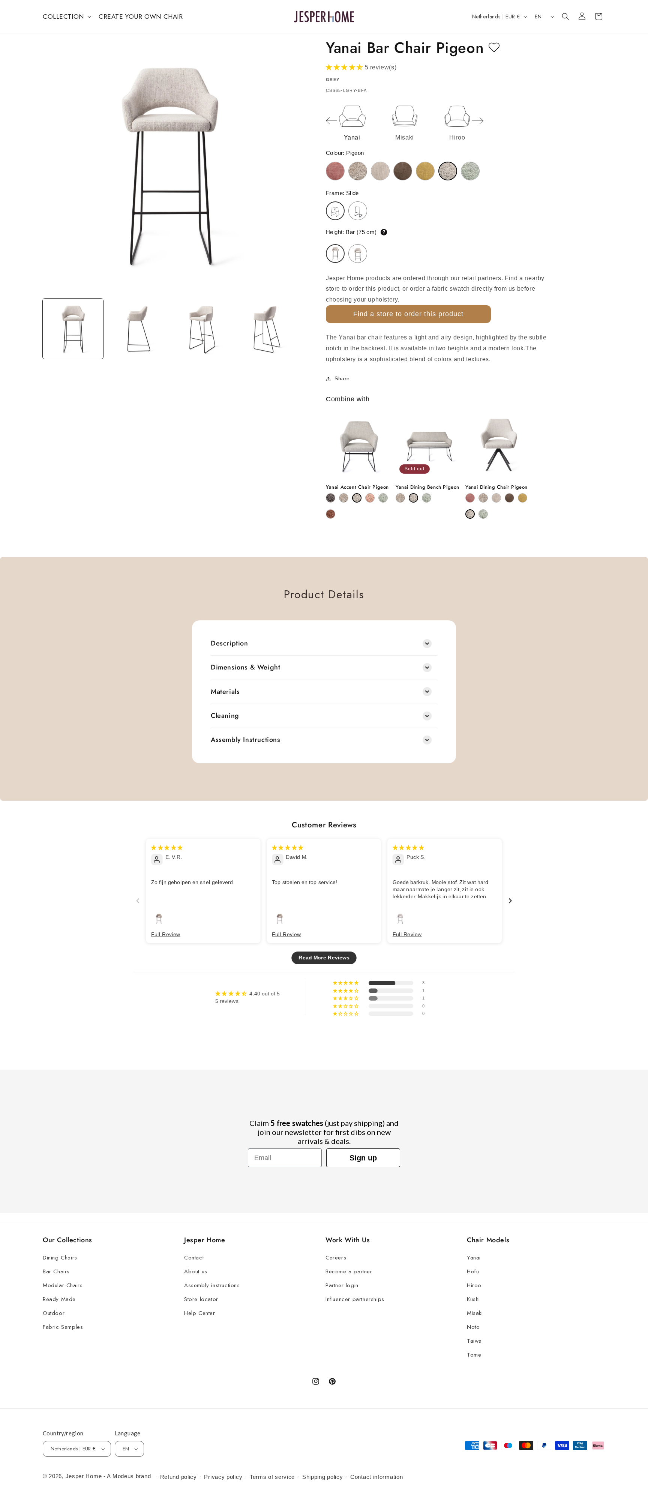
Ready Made (59, 1299)
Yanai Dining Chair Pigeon (496, 487)
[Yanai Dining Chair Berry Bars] (470, 498)
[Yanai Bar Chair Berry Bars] (335, 171)
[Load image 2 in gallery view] (137, 329)
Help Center (199, 1313)
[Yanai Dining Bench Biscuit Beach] (400, 498)
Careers (336, 1257)
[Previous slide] (331, 120)
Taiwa (474, 1341)
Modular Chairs (62, 1285)
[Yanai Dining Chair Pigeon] (470, 514)
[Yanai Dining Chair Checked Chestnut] (509, 498)
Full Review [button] (165, 934)
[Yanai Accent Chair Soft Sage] (383, 498)
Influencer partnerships (355, 1299)
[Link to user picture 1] (158, 918)
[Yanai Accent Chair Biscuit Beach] (343, 498)
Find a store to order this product (408, 314)
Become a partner (349, 1271)
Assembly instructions (212, 1285)
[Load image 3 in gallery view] (201, 329)
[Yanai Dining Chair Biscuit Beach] (483, 498)
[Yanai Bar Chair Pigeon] (447, 171)
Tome (474, 1355)
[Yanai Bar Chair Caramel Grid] (380, 171)
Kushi (473, 1299)
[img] (167, 847)
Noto (473, 1327)
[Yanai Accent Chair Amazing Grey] (330, 498)
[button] (66, 16)
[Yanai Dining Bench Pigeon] (413, 498)
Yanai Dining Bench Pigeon (427, 487)
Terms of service (272, 1477)
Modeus (123, 1476)
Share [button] (342, 378)
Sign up (363, 1158)
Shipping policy (322, 1477)
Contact (194, 1257)
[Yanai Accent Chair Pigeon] (357, 498)
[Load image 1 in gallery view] (73, 329)
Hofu (473, 1271)
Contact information (376, 1477)
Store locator (201, 1299)
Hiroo (474, 1285)
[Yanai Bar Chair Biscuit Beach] (357, 171)
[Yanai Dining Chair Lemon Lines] (522, 498)
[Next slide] (477, 120)
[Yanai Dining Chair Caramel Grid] (496, 498)
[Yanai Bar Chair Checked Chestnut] (402, 171)
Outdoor (53, 1313)
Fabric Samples (63, 1327)
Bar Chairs (56, 1271)
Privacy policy (223, 1477)
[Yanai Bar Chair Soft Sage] (470, 171)
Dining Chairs (60, 1257)
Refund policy (178, 1477)
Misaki (475, 1313)
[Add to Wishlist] (494, 47)
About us (195, 1271)
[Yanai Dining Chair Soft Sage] (483, 514)
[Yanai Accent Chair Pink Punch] (370, 498)
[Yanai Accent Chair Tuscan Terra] (330, 514)
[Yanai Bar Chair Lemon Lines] (425, 171)
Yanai (474, 1257)
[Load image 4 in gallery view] (266, 329)
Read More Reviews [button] (324, 957)
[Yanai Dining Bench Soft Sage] (426, 498)
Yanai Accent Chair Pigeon (357, 487)
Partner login (342, 1285)
